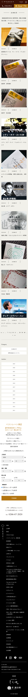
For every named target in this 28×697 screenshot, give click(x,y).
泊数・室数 (4, 468)
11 (15, 332)
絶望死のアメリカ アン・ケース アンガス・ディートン (13, 53)
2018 (14, 383)
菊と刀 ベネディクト (7, 264)
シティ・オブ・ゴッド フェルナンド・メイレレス (13, 143)
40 (24, 332)
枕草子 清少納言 (6, 113)
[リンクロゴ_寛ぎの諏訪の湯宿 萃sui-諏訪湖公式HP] (14, 688)
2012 (14, 406)
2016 (14, 391)
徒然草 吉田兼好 (6, 83)
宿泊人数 (3, 475)
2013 (14, 402)
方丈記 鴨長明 (5, 294)
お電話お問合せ (8, 6)
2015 (14, 395)
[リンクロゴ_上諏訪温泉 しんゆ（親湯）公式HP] (14, 681)
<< (1, 332)
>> (15, 335)
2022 (14, 367)
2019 (14, 379)
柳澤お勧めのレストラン (14, 353)
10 (13, 332)
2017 (14, 387)
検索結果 (4, 484)
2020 (14, 375)
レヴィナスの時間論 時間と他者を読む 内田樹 (13, 175)
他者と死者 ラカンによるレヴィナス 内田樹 (13, 235)
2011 (14, 410)
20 (20, 332)
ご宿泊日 (3, 454)
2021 (14, 371)
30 (22, 332)
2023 (14, 363)
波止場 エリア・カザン (7, 206)
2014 (14, 398)
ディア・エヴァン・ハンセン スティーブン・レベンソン (13, 325)
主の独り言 (14, 12)
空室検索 (14, 498)
